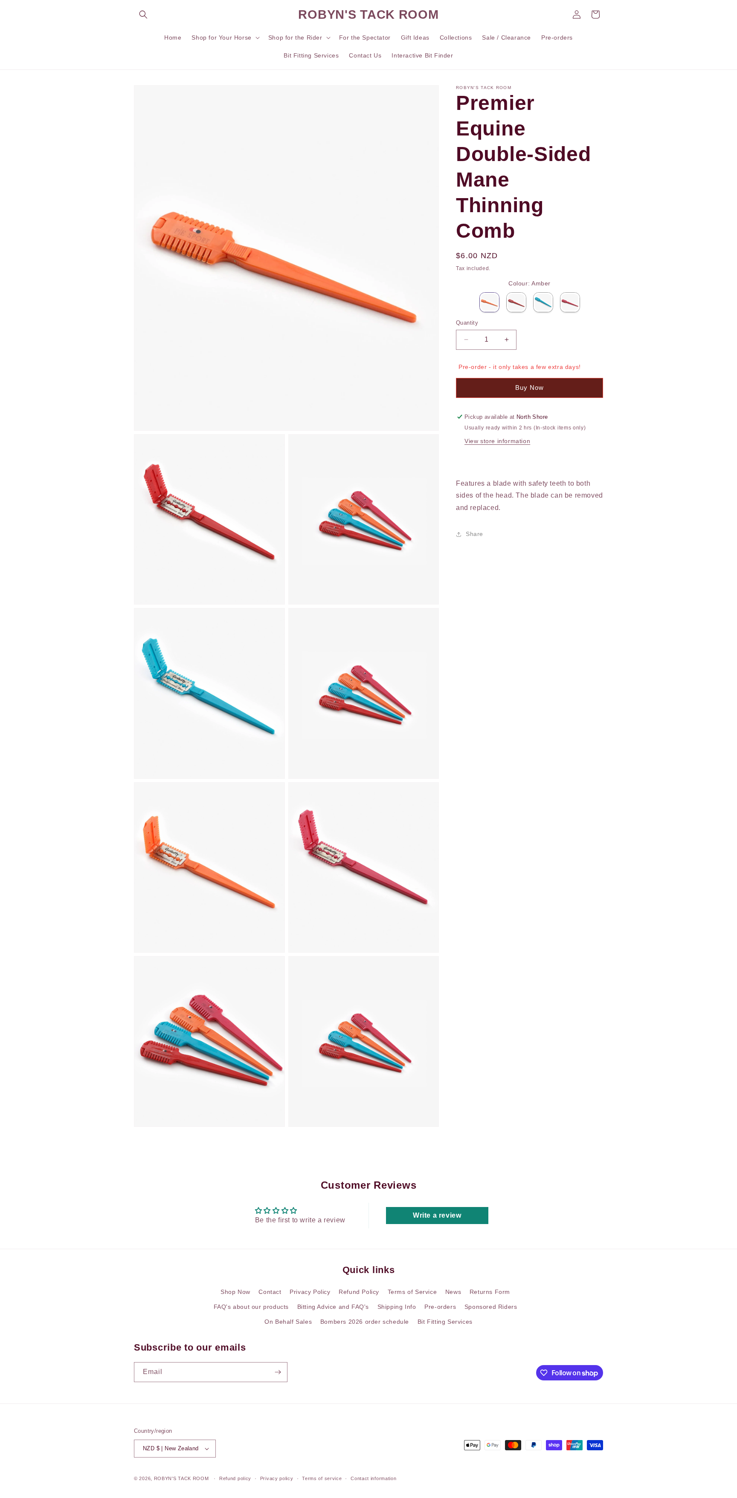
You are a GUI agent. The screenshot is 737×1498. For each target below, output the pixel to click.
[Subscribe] (277, 1372)
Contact (269, 1291)
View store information (497, 441)
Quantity (467, 323)
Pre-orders (440, 1306)
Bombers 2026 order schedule (364, 1321)
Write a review (437, 1215)
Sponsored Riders (490, 1306)
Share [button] (474, 533)
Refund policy (235, 1478)
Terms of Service (412, 1291)
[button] (143, 14)
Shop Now (235, 1291)
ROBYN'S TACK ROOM (182, 1478)
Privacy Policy (310, 1291)
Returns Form (490, 1291)
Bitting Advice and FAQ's (333, 1306)
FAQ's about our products (251, 1306)
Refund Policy (359, 1291)
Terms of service (322, 1478)
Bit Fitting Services (445, 1321)
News (453, 1291)
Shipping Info (396, 1306)
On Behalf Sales (288, 1321)
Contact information (373, 1478)
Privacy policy (276, 1478)
